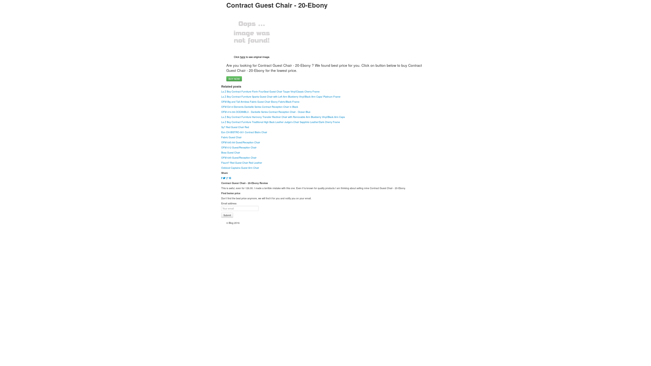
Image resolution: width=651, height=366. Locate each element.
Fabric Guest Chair (231, 137)
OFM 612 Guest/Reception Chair (239, 147)
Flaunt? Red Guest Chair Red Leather (241, 162)
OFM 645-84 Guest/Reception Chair (240, 142)
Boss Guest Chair (230, 152)
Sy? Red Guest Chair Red (235, 127)
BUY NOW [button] (234, 78)
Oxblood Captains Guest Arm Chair (240, 167)
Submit (227, 215)
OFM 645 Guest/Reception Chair (239, 157)
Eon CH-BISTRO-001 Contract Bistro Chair (244, 132)
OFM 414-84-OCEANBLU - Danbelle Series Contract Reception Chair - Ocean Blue (265, 112)
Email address (228, 203)
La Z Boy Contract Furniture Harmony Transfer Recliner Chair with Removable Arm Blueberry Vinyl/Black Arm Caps (283, 117)
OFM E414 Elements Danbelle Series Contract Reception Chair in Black (259, 106)
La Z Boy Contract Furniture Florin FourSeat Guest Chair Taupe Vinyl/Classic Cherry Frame (270, 91)
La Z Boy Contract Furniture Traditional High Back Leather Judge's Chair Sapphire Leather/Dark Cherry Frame (280, 122)
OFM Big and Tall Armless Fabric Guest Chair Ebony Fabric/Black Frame (260, 101)
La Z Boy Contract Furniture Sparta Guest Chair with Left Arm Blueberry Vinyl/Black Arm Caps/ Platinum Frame (280, 96)
